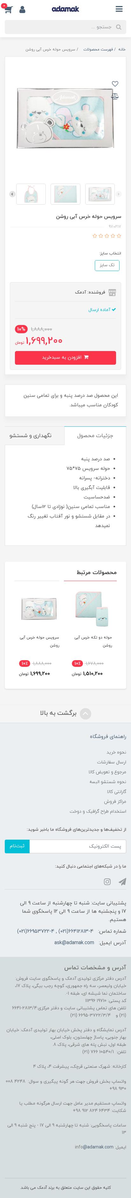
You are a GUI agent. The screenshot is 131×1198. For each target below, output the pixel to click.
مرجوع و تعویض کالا (107, 772)
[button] (12, 9)
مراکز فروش (115, 802)
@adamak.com (98, 1147)
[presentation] (118, 194)
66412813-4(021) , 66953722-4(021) (55, 931)
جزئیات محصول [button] (95, 436)
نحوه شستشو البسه (107, 782)
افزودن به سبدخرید (62, 357)
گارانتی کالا (116, 792)
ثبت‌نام (17, 846)
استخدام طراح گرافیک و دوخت (98, 812)
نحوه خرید (116, 752)
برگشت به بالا (59, 713)
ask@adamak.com (74, 942)
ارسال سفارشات (111, 762)
